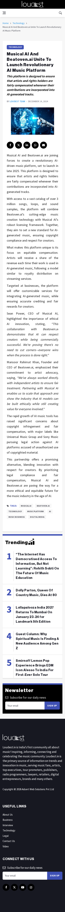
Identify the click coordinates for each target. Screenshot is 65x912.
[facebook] (10, 145)
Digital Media (37, 517)
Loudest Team (17, 101)
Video (6, 846)
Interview (8, 825)
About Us (8, 814)
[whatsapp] (35, 145)
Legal (5, 835)
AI (50, 511)
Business (8, 819)
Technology (19, 23)
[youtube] (22, 887)
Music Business (16, 517)
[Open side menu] (4, 13)
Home (6, 23)
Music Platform (35, 511)
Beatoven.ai (43, 505)
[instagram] (31, 887)
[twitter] (18, 145)
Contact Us (9, 841)
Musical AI (26, 505)
